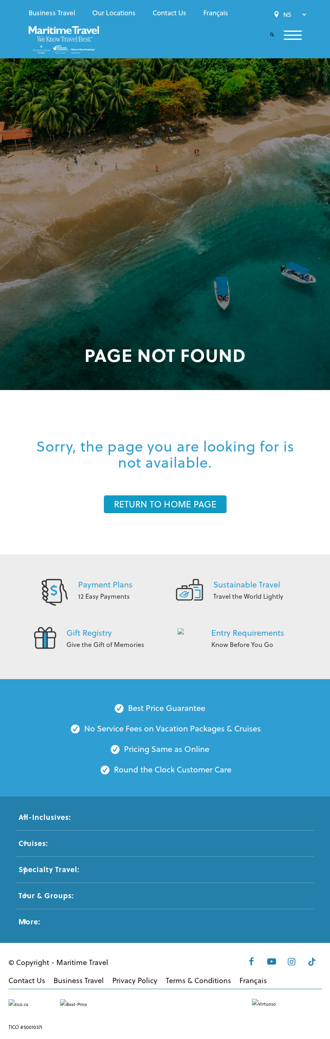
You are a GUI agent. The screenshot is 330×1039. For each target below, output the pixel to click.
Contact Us (169, 13)
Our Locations (114, 13)
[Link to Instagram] (292, 961)
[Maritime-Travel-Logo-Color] (64, 42)
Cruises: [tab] (33, 843)
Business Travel (52, 13)
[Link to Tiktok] (312, 961)
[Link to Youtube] (272, 961)
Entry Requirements (247, 633)
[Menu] (288, 35)
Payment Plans (105, 584)
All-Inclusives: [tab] (45, 817)
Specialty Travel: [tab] (49, 869)
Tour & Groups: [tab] (46, 895)
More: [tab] (29, 921)
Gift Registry (89, 633)
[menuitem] (54, 13)
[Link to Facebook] (251, 961)
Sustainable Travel (246, 584)
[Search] (267, 35)
